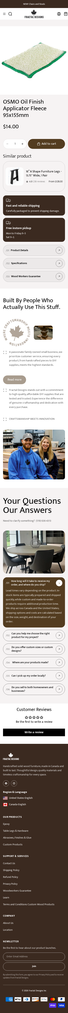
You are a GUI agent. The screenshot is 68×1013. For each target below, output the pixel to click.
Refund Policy (10, 877)
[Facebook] (6, 783)
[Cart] (66, 14)
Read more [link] (15, 379)
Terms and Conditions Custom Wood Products (28, 904)
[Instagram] (14, 783)
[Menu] (4, 14)
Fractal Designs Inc (37, 990)
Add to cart (49, 143)
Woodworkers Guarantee (17, 890)
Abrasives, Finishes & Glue (17, 837)
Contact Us (9, 863)
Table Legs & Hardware (15, 831)
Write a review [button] (34, 732)
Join (34, 966)
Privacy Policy (10, 884)
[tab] (34, 583)
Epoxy (6, 824)
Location (7, 930)
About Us (8, 923)
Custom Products (12, 844)
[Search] (10, 14)
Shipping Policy (11, 870)
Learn (6, 897)
